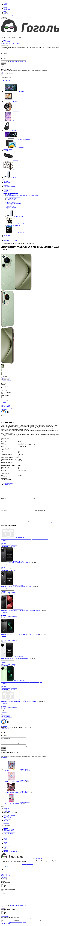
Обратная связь (4, 874)
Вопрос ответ (7, 9)
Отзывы (6, 3)
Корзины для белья (11, 198)
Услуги (5, 5)
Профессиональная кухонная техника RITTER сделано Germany (22, 195)
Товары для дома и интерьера (20, 169)
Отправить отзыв (53, 522)
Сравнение (14, 545)
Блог (5, 11)
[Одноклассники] (3, 412)
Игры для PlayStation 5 (18, 224)
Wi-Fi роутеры (7, 150)
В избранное (5, 546)
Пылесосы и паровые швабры (13, 203)
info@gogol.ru (39, 858)
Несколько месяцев (8, 483)
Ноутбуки (15, 101)
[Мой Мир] (5, 412)
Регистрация (7, 41)
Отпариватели (10, 200)
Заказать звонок (23, 43)
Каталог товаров (7, 80)
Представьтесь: (32, 522)
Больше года (7, 485)
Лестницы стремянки (11, 199)
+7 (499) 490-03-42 (37, 857)
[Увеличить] (16, 289)
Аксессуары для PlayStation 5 (13, 225)
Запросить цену (6, 923)
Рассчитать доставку (7, 408)
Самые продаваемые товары (8, 758)
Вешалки (8, 194)
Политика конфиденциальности (12, 15)
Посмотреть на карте (27, 864)
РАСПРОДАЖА (8, 149)
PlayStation (13, 177)
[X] (7, 412)
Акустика (15, 160)
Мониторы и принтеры (24, 139)
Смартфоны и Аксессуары (19, 120)
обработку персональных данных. (17, 61)
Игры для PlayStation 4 (18, 232)
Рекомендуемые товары (9, 832)
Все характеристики (6, 380)
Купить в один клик (7, 906)
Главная (5, 1)
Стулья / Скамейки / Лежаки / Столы (15, 204)
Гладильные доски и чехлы (13, 197)
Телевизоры (21, 91)
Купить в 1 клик (6, 405)
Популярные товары (9, 829)
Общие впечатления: (40, 510)
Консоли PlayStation (19, 216)
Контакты (6, 13)
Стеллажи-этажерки (11, 202)
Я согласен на (14, 61)
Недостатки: (4, 510)
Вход (5, 40)
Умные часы (16, 111)
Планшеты (21, 147)
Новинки (6, 828)
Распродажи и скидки (9, 830)
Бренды (5, 7)
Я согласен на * (14, 905)
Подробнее (3, 543)
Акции (5, 4)
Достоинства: (4, 498)
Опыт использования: (6, 479)
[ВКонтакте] (1, 412)
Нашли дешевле (6, 406)
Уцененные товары (8, 833)
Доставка (6, 8)
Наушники (13, 130)
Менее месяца (7, 484)
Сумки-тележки (10, 206)
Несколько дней (7, 481)
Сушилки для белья (11, 207)
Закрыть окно (4, 72)
